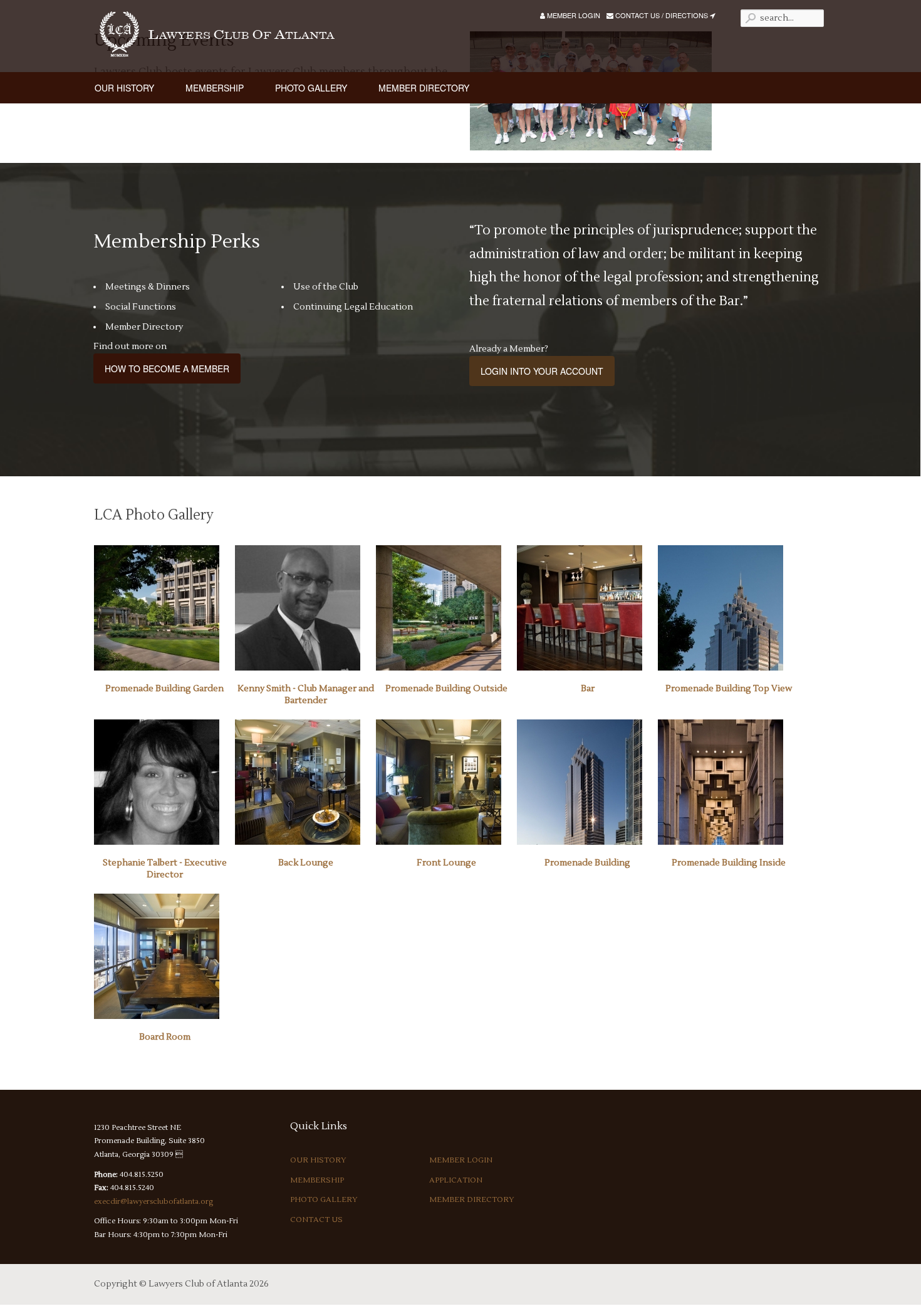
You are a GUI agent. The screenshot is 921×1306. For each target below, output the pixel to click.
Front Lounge (446, 863)
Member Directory (471, 1199)
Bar (588, 688)
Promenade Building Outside (446, 688)
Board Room (164, 1037)
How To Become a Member (167, 368)
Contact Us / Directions (661, 15)
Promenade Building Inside (729, 863)
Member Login (572, 15)
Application (455, 1180)
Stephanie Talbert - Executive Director (165, 869)
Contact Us (316, 1220)
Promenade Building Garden (164, 688)
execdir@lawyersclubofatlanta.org (153, 1201)
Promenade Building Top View (728, 688)
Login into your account (542, 371)
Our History (318, 1160)
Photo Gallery (324, 1199)
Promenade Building (587, 863)
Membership (317, 1180)
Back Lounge (305, 863)
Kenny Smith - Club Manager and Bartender (305, 695)
